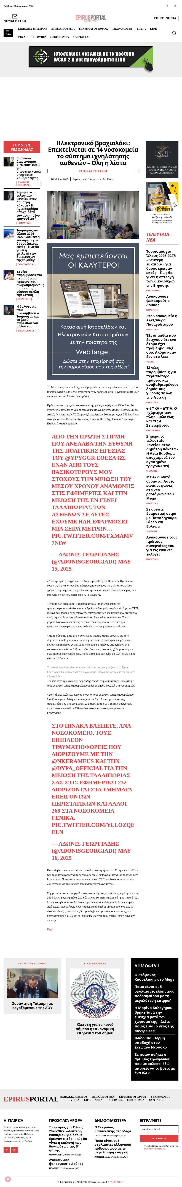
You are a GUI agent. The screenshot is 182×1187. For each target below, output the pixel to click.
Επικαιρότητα (93, 171)
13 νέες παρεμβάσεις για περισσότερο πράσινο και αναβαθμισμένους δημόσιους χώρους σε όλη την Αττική (30, 283)
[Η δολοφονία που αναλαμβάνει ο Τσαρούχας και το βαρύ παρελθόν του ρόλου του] (9, 310)
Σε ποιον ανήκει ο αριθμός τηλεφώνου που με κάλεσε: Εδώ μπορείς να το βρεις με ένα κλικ (155, 1063)
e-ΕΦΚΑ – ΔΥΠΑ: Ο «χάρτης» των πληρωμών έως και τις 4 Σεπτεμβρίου (161, 417)
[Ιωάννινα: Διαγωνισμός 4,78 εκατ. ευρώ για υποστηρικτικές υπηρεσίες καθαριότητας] (9, 161)
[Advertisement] (91, 104)
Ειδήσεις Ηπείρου (24, 183)
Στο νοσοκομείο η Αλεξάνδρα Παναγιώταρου (161, 320)
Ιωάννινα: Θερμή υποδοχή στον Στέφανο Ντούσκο (151, 1043)
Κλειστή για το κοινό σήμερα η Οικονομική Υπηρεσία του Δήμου (95, 1028)
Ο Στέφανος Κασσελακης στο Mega (155, 977)
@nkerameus (73, 761)
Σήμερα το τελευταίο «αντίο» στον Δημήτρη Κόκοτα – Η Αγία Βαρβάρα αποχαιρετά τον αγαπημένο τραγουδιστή (28, 205)
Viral (150, 362)
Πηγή (50, 929)
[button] (174, 33)
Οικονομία (25, 264)
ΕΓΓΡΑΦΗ (157, 1138)
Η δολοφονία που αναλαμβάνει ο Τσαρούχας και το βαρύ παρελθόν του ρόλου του (28, 316)
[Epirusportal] (91, 18)
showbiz (24, 223)
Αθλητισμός (102, 1156)
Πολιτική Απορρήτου (154, 1148)
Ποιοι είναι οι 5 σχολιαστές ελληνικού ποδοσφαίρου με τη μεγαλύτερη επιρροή (155, 993)
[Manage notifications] (8, 1179)
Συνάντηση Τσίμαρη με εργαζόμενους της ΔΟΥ (32, 1005)
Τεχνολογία (26, 331)
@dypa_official (77, 768)
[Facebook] (167, 6)
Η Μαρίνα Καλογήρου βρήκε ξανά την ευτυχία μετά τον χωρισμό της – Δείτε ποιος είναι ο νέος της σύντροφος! (154, 1019)
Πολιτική (24, 299)
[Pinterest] (67, 186)
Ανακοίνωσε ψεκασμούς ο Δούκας (158, 300)
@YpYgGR (80, 458)
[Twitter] (175, 6)
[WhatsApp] (75, 186)
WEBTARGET (117, 1182)
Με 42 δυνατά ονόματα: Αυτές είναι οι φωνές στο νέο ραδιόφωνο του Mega (160, 488)
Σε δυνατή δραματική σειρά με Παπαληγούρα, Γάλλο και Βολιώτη (162, 518)
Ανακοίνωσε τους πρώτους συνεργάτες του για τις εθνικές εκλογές (161, 546)
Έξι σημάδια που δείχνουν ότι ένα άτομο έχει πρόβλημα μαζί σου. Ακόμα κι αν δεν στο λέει (161, 346)
